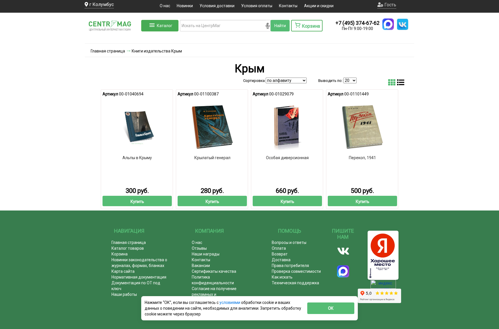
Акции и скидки (319, 5)
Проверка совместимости (296, 271)
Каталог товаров (127, 248)
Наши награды (205, 254)
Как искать (282, 277)
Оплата (279, 248)
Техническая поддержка (295, 283)
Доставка (281, 259)
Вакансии (201, 265)
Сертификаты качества (214, 271)
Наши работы (124, 294)
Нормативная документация (138, 277)
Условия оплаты (256, 5)
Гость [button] (389, 4)
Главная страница (128, 242)
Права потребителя (290, 265)
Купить (137, 201)
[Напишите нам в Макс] (388, 24)
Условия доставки (217, 5)
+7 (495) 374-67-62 (357, 23)
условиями (230, 302)
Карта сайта (123, 271)
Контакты (288, 5)
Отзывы (199, 248)
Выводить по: (330, 80)
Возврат (280, 254)
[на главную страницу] (112, 37)
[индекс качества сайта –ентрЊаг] (383, 286)
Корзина (119, 254)
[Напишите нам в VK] (402, 24)
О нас (165, 5)
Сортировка (254, 80)
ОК (331, 308)
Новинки (185, 5)
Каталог (164, 25)
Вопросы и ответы (289, 242)
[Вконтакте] (343, 251)
